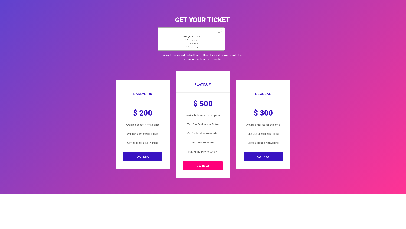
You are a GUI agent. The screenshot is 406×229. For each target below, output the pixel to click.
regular (194, 47)
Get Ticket (143, 156)
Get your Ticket (191, 36)
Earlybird (194, 40)
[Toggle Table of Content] (217, 32)
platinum (194, 43)
